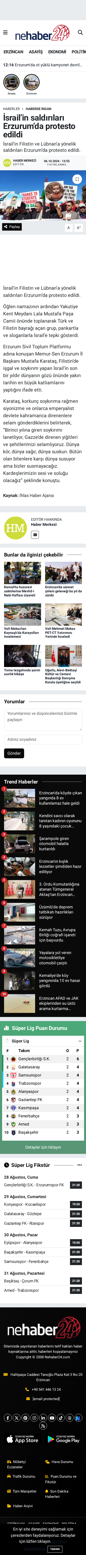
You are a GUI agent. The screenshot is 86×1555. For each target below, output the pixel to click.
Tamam (55, 1549)
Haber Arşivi (23, 1506)
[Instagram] (34, 1418)
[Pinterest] (25, 1418)
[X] (17, 1418)
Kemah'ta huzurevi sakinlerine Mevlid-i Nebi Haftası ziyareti (19, 591)
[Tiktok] (61, 1418)
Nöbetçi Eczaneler (16, 1464)
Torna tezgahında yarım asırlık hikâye (22, 672)
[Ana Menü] (5, 32)
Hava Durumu (62, 1462)
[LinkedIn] (43, 1418)
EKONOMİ (57, 51)
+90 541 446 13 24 (46, 1389)
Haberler (11, 109)
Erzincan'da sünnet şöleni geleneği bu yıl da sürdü (63, 591)
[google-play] (63, 1440)
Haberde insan (38, 109)
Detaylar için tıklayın (43, 1147)
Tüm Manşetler (25, 1491)
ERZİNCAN (13, 51)
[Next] (78, 1418)
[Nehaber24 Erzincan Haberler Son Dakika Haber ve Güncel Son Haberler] (43, 32)
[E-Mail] (35, 535)
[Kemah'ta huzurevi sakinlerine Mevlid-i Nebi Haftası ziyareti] (22, 572)
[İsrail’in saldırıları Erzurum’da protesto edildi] (43, 195)
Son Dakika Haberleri (57, 1494)
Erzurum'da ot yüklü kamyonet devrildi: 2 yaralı (43, 64)
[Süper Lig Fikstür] (79, 1165)
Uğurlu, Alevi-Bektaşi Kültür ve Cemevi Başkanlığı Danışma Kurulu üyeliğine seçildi (63, 676)
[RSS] (43, 1426)
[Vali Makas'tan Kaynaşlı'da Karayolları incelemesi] (22, 614)
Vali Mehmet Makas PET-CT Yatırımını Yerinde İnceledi (60, 633)
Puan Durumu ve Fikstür (61, 1479)
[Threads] (70, 1418)
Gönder (14, 753)
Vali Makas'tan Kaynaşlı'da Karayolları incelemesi (21, 633)
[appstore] (22, 1440)
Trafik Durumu (24, 1476)
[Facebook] (8, 1418)
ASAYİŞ (36, 51)
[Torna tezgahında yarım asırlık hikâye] (22, 655)
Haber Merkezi (44, 524)
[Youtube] (52, 1418)
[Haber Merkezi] (15, 527)
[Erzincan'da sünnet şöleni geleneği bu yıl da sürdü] (63, 572)
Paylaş (14, 227)
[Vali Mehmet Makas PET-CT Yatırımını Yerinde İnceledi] (63, 614)
